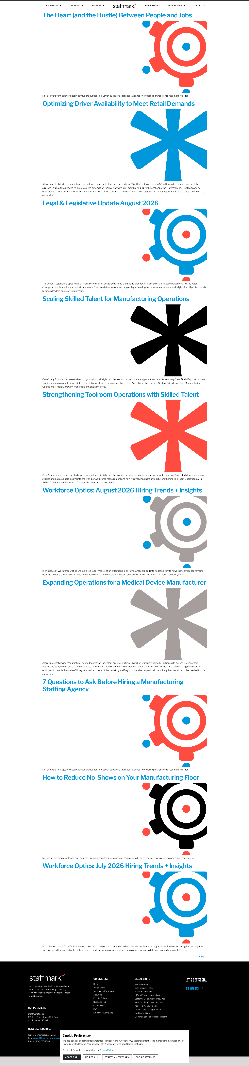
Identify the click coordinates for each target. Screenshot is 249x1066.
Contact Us (199, 5)
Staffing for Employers (103, 991)
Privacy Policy (141, 984)
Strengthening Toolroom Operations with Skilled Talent (120, 394)
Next (203, 956)
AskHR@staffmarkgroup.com (48, 1038)
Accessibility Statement (145, 1006)
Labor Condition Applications (148, 1009)
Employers (74, 5)
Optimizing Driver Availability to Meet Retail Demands (118, 103)
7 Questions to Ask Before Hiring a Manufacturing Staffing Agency (113, 685)
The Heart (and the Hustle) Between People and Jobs (117, 15)
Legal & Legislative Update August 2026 (100, 203)
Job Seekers (52, 5)
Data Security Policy (144, 988)
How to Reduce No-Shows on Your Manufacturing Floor (120, 777)
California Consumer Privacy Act (150, 998)
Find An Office (152, 5)
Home (96, 984)
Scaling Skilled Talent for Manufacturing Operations (115, 299)
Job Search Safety (143, 1013)
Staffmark (125, 5)
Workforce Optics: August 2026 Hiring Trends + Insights (122, 490)
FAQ (95, 1009)
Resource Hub (175, 5)
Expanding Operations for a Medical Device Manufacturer (124, 582)
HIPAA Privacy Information (147, 995)
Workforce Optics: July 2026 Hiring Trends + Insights (117, 866)
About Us (96, 5)
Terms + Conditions (143, 991)
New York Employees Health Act (149, 1002)
